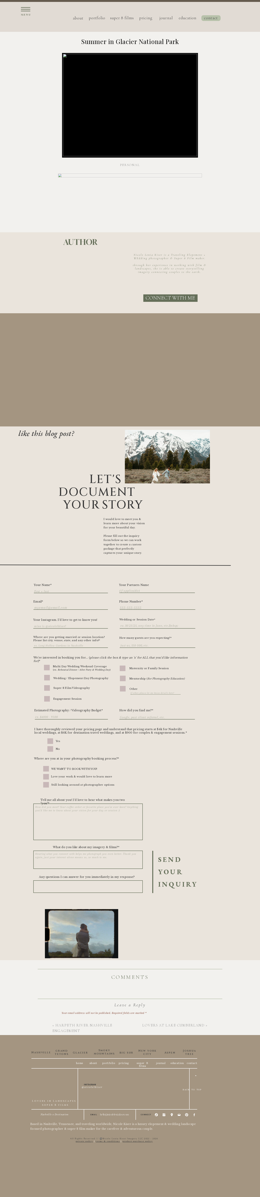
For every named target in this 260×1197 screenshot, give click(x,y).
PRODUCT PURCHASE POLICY (138, 1141)
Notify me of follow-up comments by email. (87, 1115)
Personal (130, 165)
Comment (68, 1020)
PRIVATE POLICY (84, 1141)
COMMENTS (130, 977)
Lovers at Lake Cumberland (173, 1025)
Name (66, 1063)
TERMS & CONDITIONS (108, 1141)
